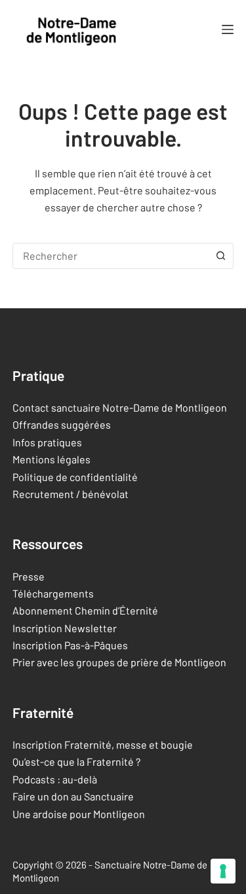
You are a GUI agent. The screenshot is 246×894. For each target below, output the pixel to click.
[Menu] (228, 29)
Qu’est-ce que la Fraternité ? (76, 761)
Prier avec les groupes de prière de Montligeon (119, 662)
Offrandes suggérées (61, 424)
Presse (28, 576)
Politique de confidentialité (75, 477)
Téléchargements (53, 593)
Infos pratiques (47, 442)
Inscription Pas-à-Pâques (70, 645)
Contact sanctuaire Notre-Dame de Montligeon (119, 407)
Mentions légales (51, 459)
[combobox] (111, 256)
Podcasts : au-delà (54, 779)
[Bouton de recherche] (220, 255)
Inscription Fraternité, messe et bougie (102, 744)
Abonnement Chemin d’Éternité (85, 610)
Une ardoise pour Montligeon (78, 814)
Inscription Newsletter (64, 628)
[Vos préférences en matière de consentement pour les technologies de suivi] (223, 871)
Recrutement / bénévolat (70, 494)
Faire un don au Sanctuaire (73, 796)
